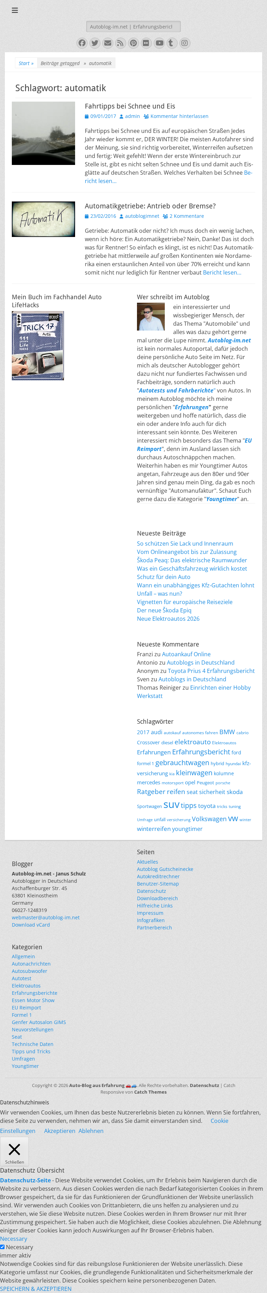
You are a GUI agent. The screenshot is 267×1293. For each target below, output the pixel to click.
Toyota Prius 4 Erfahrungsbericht (211, 671)
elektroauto (193, 741)
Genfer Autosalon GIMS (39, 1022)
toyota (207, 806)
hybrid (217, 764)
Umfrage (145, 819)
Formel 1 (22, 1015)
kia (172, 773)
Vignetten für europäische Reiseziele (185, 602)
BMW (227, 732)
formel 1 (145, 764)
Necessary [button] (13, 1239)
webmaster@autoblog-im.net (46, 917)
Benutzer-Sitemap (158, 883)
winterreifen (154, 829)
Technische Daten (33, 1044)
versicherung (179, 819)
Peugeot (205, 783)
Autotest (21, 978)
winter (245, 819)
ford (236, 752)
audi (156, 732)
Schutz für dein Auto (164, 577)
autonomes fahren (200, 732)
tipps (189, 805)
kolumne (224, 773)
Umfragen (23, 1058)
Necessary (19, 1247)
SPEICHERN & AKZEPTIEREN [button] (36, 1289)
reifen (176, 791)
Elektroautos (224, 742)
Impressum (150, 913)
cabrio (242, 732)
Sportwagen (149, 806)
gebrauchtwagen (182, 762)
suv (171, 804)
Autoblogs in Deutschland (201, 662)
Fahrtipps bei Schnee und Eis (130, 106)
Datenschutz (151, 891)
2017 (143, 732)
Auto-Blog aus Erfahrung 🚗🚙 (103, 1085)
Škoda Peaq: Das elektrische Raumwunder (192, 560)
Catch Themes (150, 1092)
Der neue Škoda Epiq (164, 610)
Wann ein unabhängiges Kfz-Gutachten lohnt (195, 585)
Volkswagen (209, 819)
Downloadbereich (157, 898)
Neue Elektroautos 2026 (168, 618)
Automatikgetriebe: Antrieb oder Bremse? (150, 206)
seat (192, 792)
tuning (235, 806)
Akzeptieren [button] (59, 1131)
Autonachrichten (31, 963)
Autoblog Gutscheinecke (165, 869)
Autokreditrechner (158, 876)
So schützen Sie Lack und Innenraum (185, 543)
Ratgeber (151, 791)
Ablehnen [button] (91, 1131)
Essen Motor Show (33, 1000)
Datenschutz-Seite (25, 1180)
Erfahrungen (192, 407)
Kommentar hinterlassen (180, 116)
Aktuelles (147, 861)
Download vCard (31, 924)
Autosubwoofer (29, 971)
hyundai (233, 763)
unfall (159, 819)
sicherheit (212, 792)
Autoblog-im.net (229, 340)
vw (233, 818)
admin (132, 116)
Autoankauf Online (186, 654)
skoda (235, 791)
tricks (222, 806)
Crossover (148, 742)
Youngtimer (25, 1066)
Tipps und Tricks (31, 1051)
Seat (17, 1036)
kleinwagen (194, 772)
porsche (223, 782)
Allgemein (23, 956)
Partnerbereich (154, 927)
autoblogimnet (142, 216)
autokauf (172, 732)
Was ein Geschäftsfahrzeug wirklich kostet (192, 568)
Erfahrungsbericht (201, 751)
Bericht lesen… (222, 272)
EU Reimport (26, 1007)
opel (190, 782)
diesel (167, 742)
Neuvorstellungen (33, 1029)
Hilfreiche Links (155, 905)
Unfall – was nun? (159, 593)
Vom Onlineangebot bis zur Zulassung (187, 552)
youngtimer (187, 829)
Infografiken (151, 920)
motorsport (173, 782)
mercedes (148, 782)
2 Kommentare (187, 216)
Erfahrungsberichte (34, 993)
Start (26, 63)
